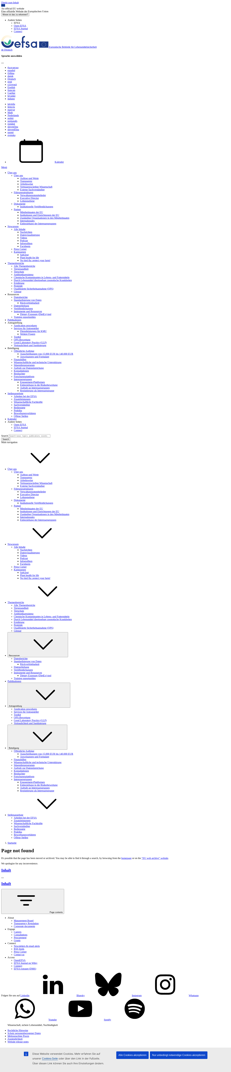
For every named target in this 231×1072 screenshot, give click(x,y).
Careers (17, 932)
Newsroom (13, 226)
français (11, 90)
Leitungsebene (27, 201)
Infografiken (26, 243)
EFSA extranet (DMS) (25, 968)
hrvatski (11, 96)
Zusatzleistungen (22, 399)
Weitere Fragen (27, 334)
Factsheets (25, 246)
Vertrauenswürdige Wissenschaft (36, 186)
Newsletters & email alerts (27, 946)
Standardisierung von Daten (27, 300)
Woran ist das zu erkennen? (15, 14)
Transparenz (26, 181)
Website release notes (18, 1041)
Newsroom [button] (13, 544)
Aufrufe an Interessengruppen (35, 387)
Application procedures (25, 325)
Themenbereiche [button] (16, 602)
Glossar (17, 291)
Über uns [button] (12, 469)
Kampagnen (20, 252)
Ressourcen (14, 655)
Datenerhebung (21, 305)
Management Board (23, 920)
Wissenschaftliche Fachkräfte (28, 402)
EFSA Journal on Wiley (25, 963)
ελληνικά (12, 84)
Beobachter (19, 373)
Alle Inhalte (19, 229)
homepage (126, 858)
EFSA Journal (21, 28)
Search (4, 435)
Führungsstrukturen (23, 192)
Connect (18, 31)
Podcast (24, 240)
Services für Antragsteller (26, 328)
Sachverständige (22, 404)
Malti (10, 112)
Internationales (27, 220)
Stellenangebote (15, 393)
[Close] (2, 63)
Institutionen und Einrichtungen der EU (39, 215)
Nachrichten (26, 232)
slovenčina (13, 126)
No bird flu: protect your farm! (35, 260)
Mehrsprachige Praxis (18, 1036)
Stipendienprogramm (24, 365)
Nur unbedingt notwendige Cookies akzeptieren (178, 1055)
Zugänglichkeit (15, 1039)
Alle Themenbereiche (24, 266)
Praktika (18, 410)
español (11, 70)
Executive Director (29, 198)
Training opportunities (25, 317)
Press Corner (20, 249)
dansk (10, 76)
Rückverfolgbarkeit (29, 303)
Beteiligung (14, 748)
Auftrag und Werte (29, 178)
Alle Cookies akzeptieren (132, 1055)
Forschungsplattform (24, 376)
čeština (11, 73)
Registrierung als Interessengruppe (37, 390)
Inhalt (6, 870)
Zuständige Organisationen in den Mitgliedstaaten (44, 218)
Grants (17, 940)
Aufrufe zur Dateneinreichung (29, 368)
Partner (17, 209)
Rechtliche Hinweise (18, 1030)
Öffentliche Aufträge (24, 351)
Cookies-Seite (50, 1058)
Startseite (12, 843)
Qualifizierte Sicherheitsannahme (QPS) (33, 288)
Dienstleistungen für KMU (33, 331)
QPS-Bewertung (22, 339)
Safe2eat (24, 254)
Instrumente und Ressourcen (28, 311)
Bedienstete (19, 407)
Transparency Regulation (26, 923)
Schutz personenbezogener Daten (24, 1033)
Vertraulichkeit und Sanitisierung (30, 345)
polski (11, 118)
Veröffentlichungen (23, 308)
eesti (10, 81)
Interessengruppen (23, 379)
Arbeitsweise (26, 184)
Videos (23, 237)
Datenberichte (21, 297)
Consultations (20, 934)
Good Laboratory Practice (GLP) (30, 342)
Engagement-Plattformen (32, 382)
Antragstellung (15, 706)
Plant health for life (29, 257)
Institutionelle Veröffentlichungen (36, 206)
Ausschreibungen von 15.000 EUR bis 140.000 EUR (46, 354)
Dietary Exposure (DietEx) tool (35, 314)
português (12, 121)
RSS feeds (19, 949)
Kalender (59, 162)
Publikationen (14, 320)
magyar (11, 109)
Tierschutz (19, 271)
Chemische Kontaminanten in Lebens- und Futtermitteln (41, 277)
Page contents (56, 912)
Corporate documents (24, 926)
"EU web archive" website (155, 858)
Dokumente (19, 203)
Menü (4, 167)
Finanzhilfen (20, 359)
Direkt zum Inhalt (10, 2)
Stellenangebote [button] (15, 815)
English (11, 87)
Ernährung (19, 283)
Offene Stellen (21, 416)
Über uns (12, 172)
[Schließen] (2, 877)
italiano (11, 98)
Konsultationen (21, 370)
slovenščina (13, 129)
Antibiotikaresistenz (23, 274)
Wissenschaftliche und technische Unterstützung (37, 362)
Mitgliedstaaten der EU (31, 212)
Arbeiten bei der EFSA (25, 396)
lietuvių (11, 107)
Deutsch (12, 79)
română (11, 124)
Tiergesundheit (21, 269)
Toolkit (17, 337)
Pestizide (18, 286)
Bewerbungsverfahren (25, 413)
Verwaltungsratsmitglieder (33, 195)
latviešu (11, 104)
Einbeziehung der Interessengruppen (38, 223)
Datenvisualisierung (30, 235)
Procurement (20, 937)
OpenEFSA (20, 960)
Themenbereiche (16, 263)
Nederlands (13, 115)
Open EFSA (20, 25)
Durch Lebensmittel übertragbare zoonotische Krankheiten (43, 280)
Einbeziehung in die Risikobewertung (39, 385)
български (13, 67)
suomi (11, 132)
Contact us (19, 954)
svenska (11, 135)
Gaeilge (11, 93)
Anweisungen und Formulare (34, 356)
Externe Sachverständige (32, 189)
